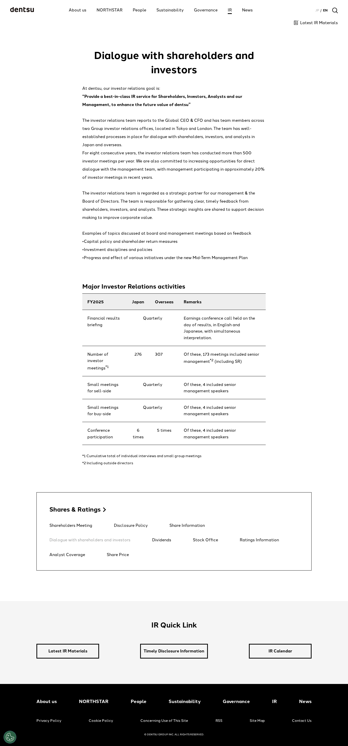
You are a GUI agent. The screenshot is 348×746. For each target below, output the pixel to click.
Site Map (257, 721)
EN (325, 10)
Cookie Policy (101, 721)
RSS (219, 721)
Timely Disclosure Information (174, 651)
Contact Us (302, 721)
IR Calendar (280, 651)
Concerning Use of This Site (164, 721)
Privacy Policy (48, 721)
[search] (335, 10)
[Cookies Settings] (10, 737)
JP (317, 10)
